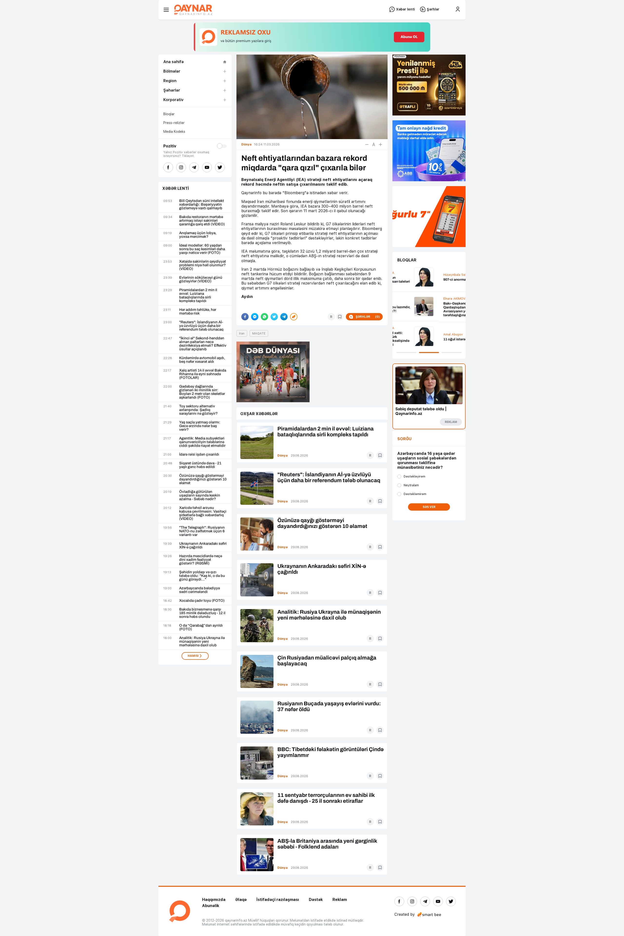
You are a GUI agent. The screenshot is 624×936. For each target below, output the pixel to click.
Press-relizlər (174, 123)
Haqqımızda (213, 899)
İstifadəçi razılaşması (277, 899)
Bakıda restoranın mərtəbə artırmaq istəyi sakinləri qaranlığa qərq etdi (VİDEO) (202, 220)
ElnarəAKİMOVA (409, 298)
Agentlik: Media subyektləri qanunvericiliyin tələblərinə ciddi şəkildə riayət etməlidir (202, 442)
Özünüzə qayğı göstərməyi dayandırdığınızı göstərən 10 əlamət (203, 479)
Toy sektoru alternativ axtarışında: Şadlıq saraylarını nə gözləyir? (198, 409)
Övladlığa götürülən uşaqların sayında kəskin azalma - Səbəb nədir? (199, 495)
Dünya (282, 455)
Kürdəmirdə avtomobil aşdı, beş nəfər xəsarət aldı (202, 359)
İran (241, 333)
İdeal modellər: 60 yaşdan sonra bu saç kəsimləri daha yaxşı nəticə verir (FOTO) (202, 249)
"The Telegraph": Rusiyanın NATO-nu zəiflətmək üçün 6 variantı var (202, 531)
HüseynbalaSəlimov (412, 275)
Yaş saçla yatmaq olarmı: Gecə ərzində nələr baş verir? (199, 425)
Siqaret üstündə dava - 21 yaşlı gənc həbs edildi (200, 465)
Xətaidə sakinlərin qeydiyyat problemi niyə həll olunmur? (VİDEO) (202, 265)
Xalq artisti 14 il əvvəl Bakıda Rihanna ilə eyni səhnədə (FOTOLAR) (202, 374)
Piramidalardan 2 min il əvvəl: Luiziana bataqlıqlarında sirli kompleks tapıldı (198, 295)
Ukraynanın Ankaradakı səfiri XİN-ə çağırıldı (203, 545)
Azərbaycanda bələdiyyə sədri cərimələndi (199, 590)
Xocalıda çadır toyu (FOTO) (201, 600)
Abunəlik (210, 905)
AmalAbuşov (407, 334)
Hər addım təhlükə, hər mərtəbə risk (197, 311)
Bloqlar (169, 114)
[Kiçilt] (367, 144)
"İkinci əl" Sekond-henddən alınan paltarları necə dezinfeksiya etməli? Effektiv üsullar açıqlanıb (202, 343)
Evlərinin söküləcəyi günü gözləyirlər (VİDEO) (200, 279)
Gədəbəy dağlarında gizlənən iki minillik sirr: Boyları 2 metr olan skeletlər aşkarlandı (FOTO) (202, 392)
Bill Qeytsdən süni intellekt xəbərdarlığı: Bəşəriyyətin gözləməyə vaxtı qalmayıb (201, 204)
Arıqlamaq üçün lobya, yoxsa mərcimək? (197, 235)
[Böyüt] (380, 144)
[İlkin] (373, 144)
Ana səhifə (173, 61)
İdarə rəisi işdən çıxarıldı (199, 454)
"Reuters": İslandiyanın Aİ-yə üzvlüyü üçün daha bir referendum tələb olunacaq (201, 325)
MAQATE (258, 333)
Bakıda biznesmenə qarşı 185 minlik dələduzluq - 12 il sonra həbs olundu (202, 613)
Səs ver (429, 507)
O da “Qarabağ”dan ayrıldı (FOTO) (201, 627)
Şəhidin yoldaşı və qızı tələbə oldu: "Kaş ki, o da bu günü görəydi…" (202, 575)
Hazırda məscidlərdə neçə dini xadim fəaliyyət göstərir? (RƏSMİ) (200, 559)
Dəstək (316, 899)
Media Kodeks (174, 132)
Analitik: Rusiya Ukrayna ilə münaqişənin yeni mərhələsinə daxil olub (202, 641)
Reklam (339, 899)
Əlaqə (241, 899)
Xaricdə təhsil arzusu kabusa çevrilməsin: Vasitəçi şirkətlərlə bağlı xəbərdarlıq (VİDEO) (202, 513)
